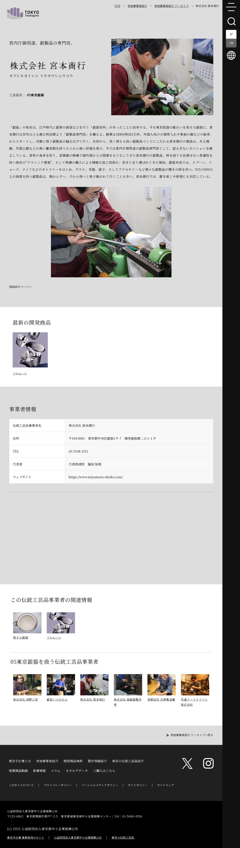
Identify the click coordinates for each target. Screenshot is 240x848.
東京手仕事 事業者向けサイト (25, 838)
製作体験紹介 (97, 760)
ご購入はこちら (104, 770)
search (231, 21)
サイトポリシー (137, 785)
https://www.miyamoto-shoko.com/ (96, 477)
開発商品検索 (73, 760)
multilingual (231, 55)
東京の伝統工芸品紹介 (128, 760)
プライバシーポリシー (58, 785)
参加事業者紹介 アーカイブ (171, 6)
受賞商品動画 (18, 770)
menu (231, 7)
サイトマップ (165, 785)
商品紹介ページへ (20, 287)
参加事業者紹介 (137, 6)
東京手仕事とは (20, 760)
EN (231, 43)
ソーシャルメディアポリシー (100, 785)
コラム (55, 770)
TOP (118, 6)
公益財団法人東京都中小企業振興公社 (78, 838)
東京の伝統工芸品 (123, 838)
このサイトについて (21, 785)
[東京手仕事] (23, 13)
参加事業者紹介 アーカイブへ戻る (191, 735)
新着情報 (39, 770)
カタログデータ (77, 770)
